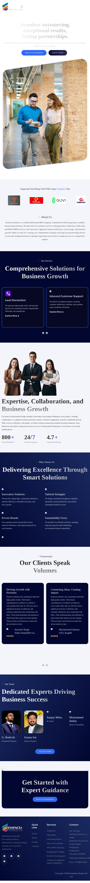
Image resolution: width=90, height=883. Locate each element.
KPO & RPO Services (55, 848)
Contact (35, 846)
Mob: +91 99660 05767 (78, 862)
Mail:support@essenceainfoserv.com (78, 858)
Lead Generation (54, 839)
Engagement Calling (55, 852)
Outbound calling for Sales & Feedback (55, 861)
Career (35, 842)
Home (34, 834)
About (34, 838)
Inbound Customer (55, 844)
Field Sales (51, 835)
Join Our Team (45, 752)
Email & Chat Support (56, 856)
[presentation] (44, 333)
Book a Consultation (34, 53)
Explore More (11, 316)
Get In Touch (57, 53)
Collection (51, 831)
